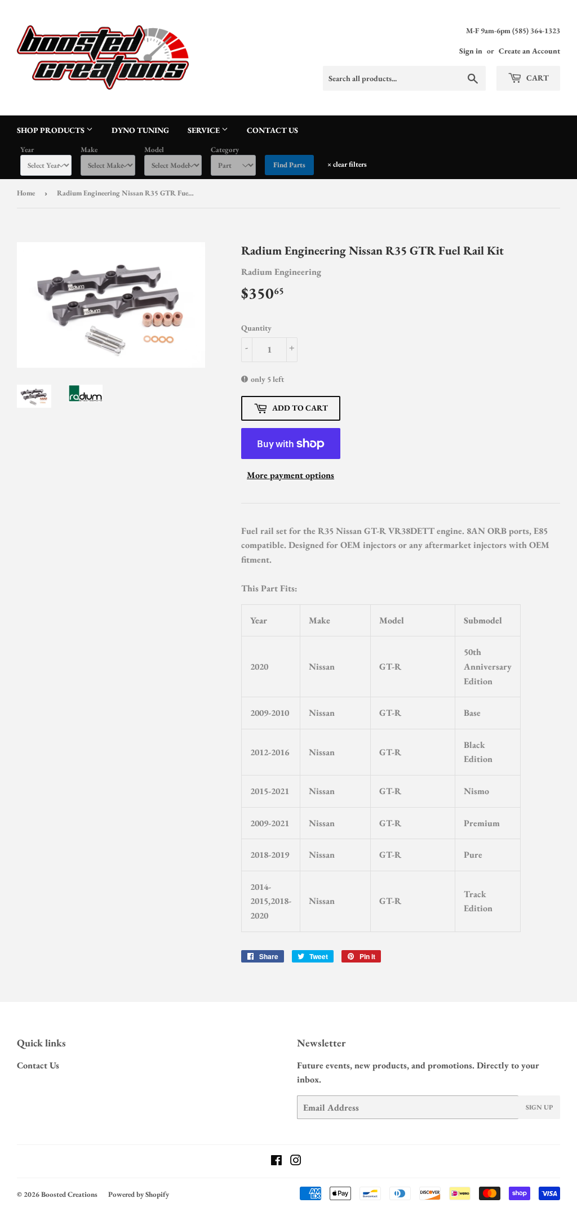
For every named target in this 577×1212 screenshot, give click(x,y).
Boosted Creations (69, 1194)
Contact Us (272, 130)
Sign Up (539, 1107)
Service (204, 130)
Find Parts (289, 165)
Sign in (470, 51)
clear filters (347, 164)
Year (27, 149)
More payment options (290, 475)
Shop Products (51, 130)
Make (89, 149)
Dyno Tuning (140, 130)
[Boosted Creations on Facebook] (276, 1162)
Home (26, 193)
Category (225, 149)
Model (154, 149)
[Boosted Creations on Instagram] (295, 1162)
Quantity (256, 328)
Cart (537, 78)
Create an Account (529, 51)
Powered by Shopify (138, 1194)
